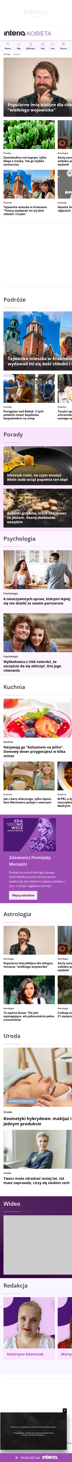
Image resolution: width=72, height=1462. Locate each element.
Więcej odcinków (23, 895)
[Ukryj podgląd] (65, 1410)
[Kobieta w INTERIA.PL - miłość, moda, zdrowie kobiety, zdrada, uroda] (39, 33)
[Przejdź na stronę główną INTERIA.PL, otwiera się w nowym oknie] (15, 33)
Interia (6, 54)
